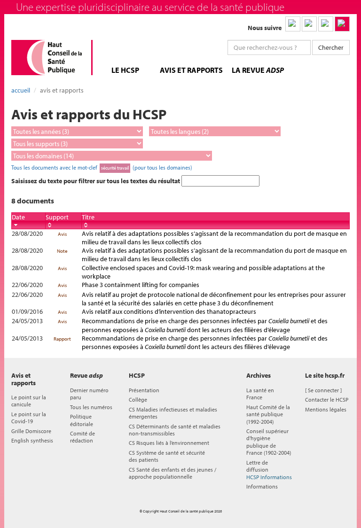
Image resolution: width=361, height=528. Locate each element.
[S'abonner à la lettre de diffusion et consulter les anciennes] (342, 23)
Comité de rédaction (82, 437)
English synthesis (32, 440)
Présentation (144, 390)
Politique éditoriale (81, 420)
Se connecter (323, 390)
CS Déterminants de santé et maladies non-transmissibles (174, 430)
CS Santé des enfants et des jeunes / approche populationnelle (172, 473)
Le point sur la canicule (28, 401)
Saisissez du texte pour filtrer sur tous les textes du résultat (96, 181)
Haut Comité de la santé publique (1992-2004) (268, 414)
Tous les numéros (91, 407)
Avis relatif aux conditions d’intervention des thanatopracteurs (169, 311)
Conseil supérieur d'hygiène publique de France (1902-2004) (268, 441)
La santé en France (260, 394)
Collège (138, 399)
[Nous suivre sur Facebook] (325, 23)
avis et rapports (191, 70)
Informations (262, 486)
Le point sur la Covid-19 (28, 418)
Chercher (331, 47)
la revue (258, 70)
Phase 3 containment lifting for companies (140, 284)
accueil (20, 90)
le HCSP (125, 70)
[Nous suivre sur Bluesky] (309, 23)
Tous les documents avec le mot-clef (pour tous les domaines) (101, 167)
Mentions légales (325, 409)
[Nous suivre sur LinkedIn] (292, 23)
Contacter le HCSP (326, 399)
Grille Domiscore (31, 431)
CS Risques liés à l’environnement (169, 442)
